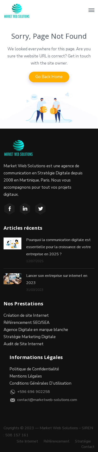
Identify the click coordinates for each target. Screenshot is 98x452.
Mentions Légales (26, 376)
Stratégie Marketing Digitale (30, 337)
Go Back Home (49, 76)
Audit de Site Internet (24, 344)
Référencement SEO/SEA (26, 322)
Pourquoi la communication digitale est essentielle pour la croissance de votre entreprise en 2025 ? (58, 247)
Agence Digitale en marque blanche (36, 329)
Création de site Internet (26, 315)
